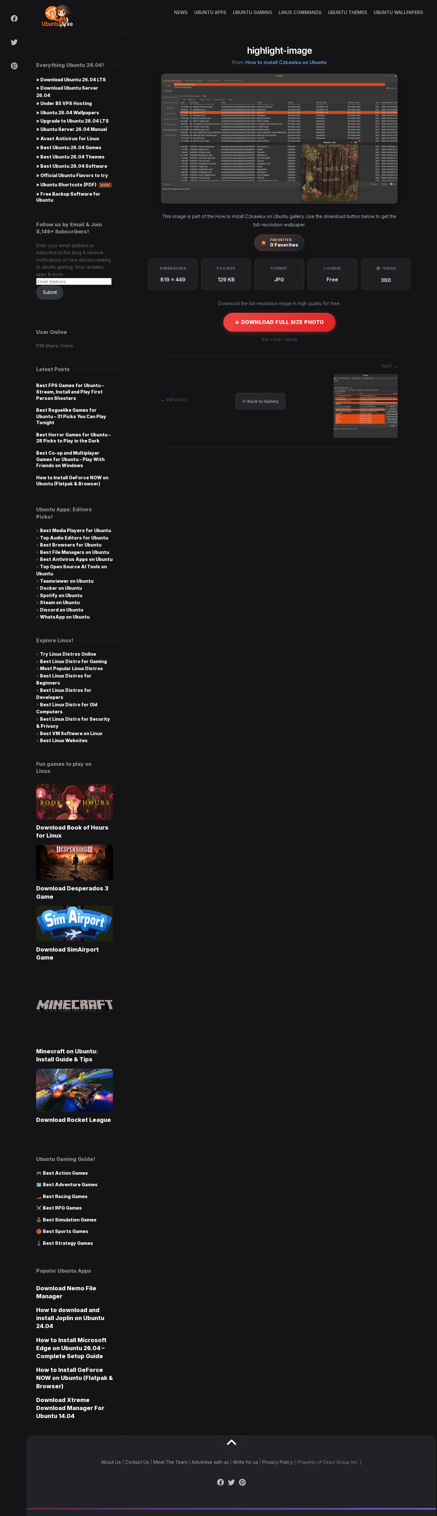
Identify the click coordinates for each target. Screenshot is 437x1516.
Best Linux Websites (64, 740)
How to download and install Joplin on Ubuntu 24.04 (70, 1318)
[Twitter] (13, 42)
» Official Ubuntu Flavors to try (72, 175)
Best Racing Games (65, 1196)
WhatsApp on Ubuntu (65, 617)
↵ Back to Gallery (260, 401)
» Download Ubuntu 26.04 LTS (71, 79)
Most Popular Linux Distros (71, 668)
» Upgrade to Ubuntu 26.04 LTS (72, 121)
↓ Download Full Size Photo (279, 322)
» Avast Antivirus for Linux (67, 138)
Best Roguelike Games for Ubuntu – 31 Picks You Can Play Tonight (71, 416)
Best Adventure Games (70, 1184)
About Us (111, 1462)
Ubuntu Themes (347, 12)
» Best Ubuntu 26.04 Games (68, 147)
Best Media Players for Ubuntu (75, 530)
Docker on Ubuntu (61, 588)
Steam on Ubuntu (60, 602)
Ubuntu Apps (210, 12)
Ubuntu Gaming (252, 12)
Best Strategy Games (68, 1243)
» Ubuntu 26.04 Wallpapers (67, 112)
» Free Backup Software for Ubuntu (68, 197)
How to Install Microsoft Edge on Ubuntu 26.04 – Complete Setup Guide (71, 1348)
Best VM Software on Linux (71, 733)
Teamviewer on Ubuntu (66, 581)
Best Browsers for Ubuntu (70, 544)
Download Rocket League (73, 1119)
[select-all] (366, 436)
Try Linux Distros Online (68, 654)
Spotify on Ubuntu (61, 595)
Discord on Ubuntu (61, 609)
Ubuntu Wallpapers (398, 12)
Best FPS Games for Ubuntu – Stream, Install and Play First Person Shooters (70, 392)
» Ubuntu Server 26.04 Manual (71, 129)
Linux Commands (300, 12)
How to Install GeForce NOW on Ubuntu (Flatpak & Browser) (74, 1377)
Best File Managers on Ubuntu (74, 552)
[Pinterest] (13, 66)
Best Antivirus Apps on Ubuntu (76, 559)
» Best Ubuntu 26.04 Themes (70, 156)
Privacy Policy (277, 1462)
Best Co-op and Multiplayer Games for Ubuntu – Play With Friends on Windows (70, 459)
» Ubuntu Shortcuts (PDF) (73, 184)
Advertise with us (210, 1462)
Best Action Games (65, 1173)
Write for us (245, 1462)
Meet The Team (170, 1462)
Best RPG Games (62, 1208)
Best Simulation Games (70, 1219)
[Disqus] (279, 549)
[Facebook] (13, 18)
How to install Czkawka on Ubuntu (286, 62)
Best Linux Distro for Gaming (73, 661)
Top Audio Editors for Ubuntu (74, 537)
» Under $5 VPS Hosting (64, 103)
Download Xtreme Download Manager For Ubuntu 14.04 (70, 1408)
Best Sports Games (65, 1231)
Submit (50, 292)
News (181, 12)
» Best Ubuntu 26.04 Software (71, 166)
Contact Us (137, 1462)
